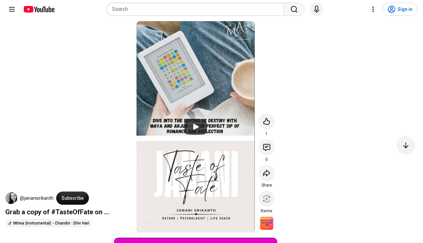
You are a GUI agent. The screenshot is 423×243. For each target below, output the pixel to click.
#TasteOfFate (72, 212)
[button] (11, 198)
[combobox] (197, 9)
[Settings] (373, 9)
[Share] (267, 173)
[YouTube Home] (39, 9)
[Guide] (12, 9)
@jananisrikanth (37, 198)
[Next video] (406, 145)
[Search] (294, 9)
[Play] (195, 127)
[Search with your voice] (316, 9)
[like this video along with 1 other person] (267, 121)
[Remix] (267, 199)
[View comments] (267, 147)
